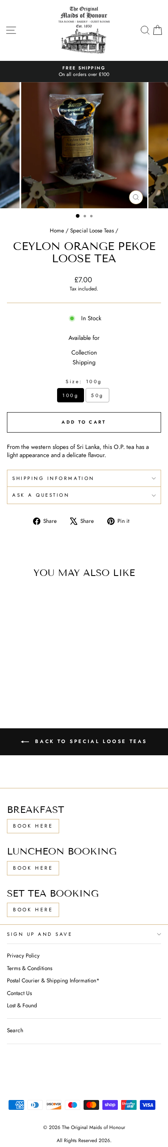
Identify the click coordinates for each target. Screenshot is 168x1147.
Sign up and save (40, 934)
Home (57, 230)
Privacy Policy (23, 955)
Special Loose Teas (92, 230)
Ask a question (40, 494)
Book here (33, 868)
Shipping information (53, 478)
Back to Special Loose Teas (89, 741)
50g (97, 395)
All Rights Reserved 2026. (84, 1140)
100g (70, 395)
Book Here (33, 826)
